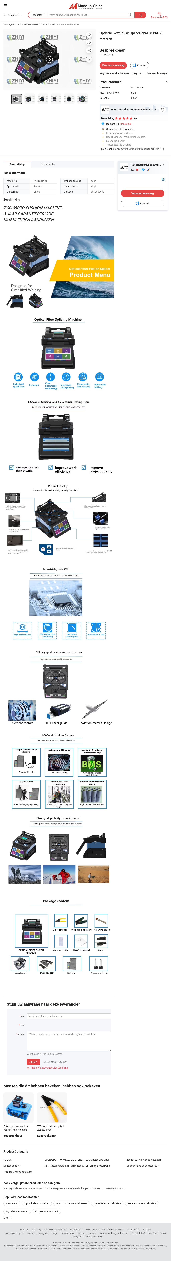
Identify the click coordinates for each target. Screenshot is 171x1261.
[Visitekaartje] (163, 179)
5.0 (133, 169)
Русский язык (68, 1233)
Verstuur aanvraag (113, 65)
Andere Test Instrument (69, 24)
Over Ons (24, 1229)
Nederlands (104, 1233)
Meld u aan (107, 148)
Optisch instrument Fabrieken (71, 1203)
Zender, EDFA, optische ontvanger (144, 1159)
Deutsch (92, 1233)
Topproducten (133, 1229)
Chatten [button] (141, 65)
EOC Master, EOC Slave (97, 1159)
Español (30, 1233)
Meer (6, 1217)
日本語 (135, 1233)
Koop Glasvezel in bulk (46, 1211)
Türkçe (163, 1233)
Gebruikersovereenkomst (55, 1229)
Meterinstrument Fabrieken (142, 1203)
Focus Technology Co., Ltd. (81, 1242)
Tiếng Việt (77, 1236)
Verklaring (36, 1229)
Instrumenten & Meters (28, 24)
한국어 (125, 1233)
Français (55, 1233)
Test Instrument (49, 24)
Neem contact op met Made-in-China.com (104, 1229)
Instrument (12, 1203)
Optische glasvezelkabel (98, 1165)
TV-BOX (7, 1159)
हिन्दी (143, 1233)
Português (42, 1233)
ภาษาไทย (152, 1233)
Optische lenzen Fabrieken (107, 1203)
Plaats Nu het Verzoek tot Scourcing (47, 1067)
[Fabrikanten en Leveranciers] (85, 6)
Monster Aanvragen (157, 73)
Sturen (33, 1062)
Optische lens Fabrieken (37, 1203)
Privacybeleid (76, 1229)
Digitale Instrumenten (17, 1211)
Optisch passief (11, 1165)
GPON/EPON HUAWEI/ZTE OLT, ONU (63, 1159)
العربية (116, 1233)
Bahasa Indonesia (94, 1236)
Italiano (81, 1233)
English (20, 1233)
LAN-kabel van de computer (17, 1171)
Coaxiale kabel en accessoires (142, 1165)
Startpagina (8, 24)
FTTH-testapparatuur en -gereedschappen (66, 1165)
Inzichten (147, 1229)
